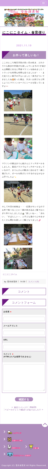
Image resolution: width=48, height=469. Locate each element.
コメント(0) (33, 281)
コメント (17, 355)
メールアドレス (10, 325)
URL (5, 339)
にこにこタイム (10, 274)
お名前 (7, 311)
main (33, 407)
